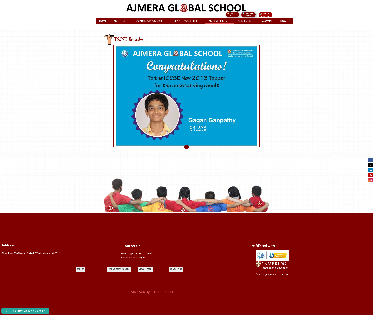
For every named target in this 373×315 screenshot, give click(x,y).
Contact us (176, 269)
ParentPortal (266, 14)
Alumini (267, 20)
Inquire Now (249, 14)
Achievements (218, 20)
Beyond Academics (185, 20)
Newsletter (145, 269)
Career (80, 269)
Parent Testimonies (119, 269)
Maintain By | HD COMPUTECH (155, 292)
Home (103, 20)
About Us (119, 20)
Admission (244, 20)
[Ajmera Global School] (186, 7)
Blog (282, 20)
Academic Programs (149, 20)
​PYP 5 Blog (233, 14)
